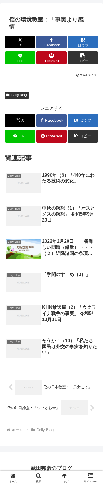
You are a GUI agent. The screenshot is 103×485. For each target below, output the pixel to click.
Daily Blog (19, 95)
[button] (83, 57)
